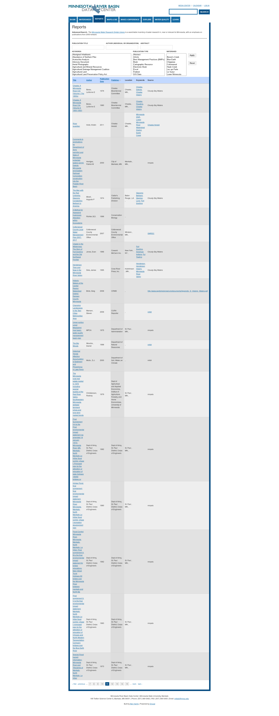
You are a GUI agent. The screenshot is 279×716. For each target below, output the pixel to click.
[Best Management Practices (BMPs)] (149, 59)
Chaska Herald (154, 125)
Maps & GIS (112, 20)
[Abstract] (149, 54)
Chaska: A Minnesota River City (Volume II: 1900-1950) (77, 105)
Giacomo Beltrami (139, 194)
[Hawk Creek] (176, 67)
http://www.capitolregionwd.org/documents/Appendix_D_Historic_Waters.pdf (178, 291)
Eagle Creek (138, 133)
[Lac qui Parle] (176, 69)
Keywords (76, 51)
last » (140, 684)
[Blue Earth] (176, 59)
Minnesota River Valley (140, 274)
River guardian (76, 124)
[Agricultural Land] (101, 72)
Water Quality (162, 20)
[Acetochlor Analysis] (101, 59)
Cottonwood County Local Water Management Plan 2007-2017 (78, 233)
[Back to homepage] (93, 13)
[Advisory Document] (101, 62)
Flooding (139, 104)
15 (127, 684)
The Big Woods (76, 344)
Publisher (115, 80)
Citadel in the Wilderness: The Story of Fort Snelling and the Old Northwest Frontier (78, 252)
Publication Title (80, 43)
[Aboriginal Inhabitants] (101, 54)
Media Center (184, 5)
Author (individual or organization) (122, 43)
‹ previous (81, 684)
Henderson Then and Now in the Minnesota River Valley (77, 269)
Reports (99, 19)
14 (122, 684)
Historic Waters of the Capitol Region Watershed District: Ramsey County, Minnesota (78, 291)
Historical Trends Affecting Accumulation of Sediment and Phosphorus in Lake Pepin (78, 360)
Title (74, 80)
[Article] (149, 57)
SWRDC (151, 233)
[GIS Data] (149, 74)
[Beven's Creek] (176, 57)
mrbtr (150, 312)
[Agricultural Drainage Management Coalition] (101, 69)
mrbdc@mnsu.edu (181, 698)
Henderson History (140, 267)
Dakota (139, 89)
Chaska (139, 87)
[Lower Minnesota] (176, 74)
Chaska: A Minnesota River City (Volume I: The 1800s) (78, 90)
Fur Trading (140, 255)
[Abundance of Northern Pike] (101, 57)
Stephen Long (139, 199)
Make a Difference (130, 20)
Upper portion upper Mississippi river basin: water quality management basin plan (78, 330)
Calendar (197, 5)
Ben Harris (134, 703)
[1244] (176, 54)
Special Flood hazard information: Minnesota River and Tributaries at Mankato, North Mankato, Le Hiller (78, 666)
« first (74, 684)
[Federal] (149, 72)
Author (89, 80)
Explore (147, 20)
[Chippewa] (176, 62)
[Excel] (149, 69)
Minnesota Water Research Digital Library (108, 32)
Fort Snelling (140, 201)
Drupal (152, 703)
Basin (72, 20)
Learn (176, 20)
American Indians (140, 252)
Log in (206, 5)
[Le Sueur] (176, 72)
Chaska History (139, 93)
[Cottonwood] (176, 64)
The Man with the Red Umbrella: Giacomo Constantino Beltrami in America (78, 198)
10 (102, 684)
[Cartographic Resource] (149, 64)
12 (112, 684)
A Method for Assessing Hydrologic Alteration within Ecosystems (78, 216)
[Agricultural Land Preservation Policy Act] (101, 74)
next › (135, 684)
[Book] (149, 62)
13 (117, 684)
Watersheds (85, 20)
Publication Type (140, 51)
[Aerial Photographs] (101, 64)
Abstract (145, 43)
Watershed (171, 51)
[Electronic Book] (149, 67)
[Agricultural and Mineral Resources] (101, 67)
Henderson (140, 263)
